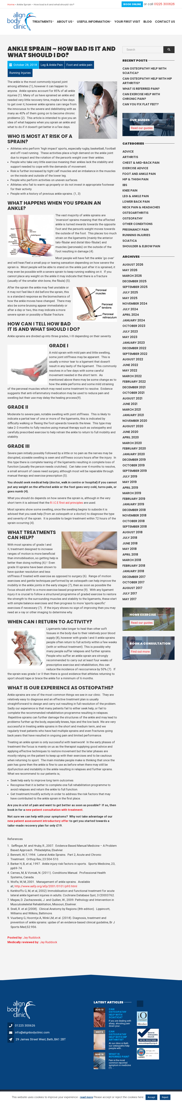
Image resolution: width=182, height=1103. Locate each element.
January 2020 (133, 454)
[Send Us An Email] (140, 1006)
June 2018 (130, 543)
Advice (128, 151)
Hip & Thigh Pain (135, 179)
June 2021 (129, 404)
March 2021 (131, 409)
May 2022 (129, 370)
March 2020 (132, 443)
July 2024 (130, 309)
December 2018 (134, 510)
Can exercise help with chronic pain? (141, 96)
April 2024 (130, 315)
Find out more (140, 651)
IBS (124, 185)
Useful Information (93, 21)
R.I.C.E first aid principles (66, 502)
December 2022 (134, 348)
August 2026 (132, 264)
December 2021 (134, 387)
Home (11, 4)
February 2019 (133, 499)
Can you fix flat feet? (140, 104)
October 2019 (133, 465)
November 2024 (134, 303)
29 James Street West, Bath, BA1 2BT (41, 1039)
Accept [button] (151, 1097)
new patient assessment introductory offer (38, 821)
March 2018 (131, 560)
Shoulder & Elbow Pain (141, 246)
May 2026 (129, 270)
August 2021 (132, 398)
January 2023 (133, 343)
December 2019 (134, 460)
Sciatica (129, 241)
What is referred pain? (141, 89)
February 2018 (133, 566)
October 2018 (133, 521)
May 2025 (129, 298)
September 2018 (134, 526)
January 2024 (133, 320)
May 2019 (129, 482)
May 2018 (129, 549)
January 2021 (133, 415)
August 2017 (132, 588)
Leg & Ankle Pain (135, 196)
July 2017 (129, 593)
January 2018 (133, 571)
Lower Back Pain (136, 201)
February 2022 (134, 381)
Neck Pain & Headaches (141, 207)
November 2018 (134, 515)
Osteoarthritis (135, 213)
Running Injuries (136, 235)
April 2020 (130, 437)
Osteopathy (132, 218)
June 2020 (130, 432)
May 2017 (129, 599)
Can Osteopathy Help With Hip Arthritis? (147, 80)
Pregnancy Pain (135, 229)
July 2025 (130, 292)
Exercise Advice (135, 168)
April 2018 (130, 554)
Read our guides (142, 128)
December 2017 (134, 577)
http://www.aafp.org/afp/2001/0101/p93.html (46, 886)
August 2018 (132, 532)
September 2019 (134, 471)
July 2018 (129, 538)
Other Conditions (137, 224)
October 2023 (133, 326)
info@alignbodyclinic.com (32, 1032)
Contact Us (165, 21)
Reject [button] (165, 1097)
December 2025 (134, 281)
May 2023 (129, 337)
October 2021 (133, 393)
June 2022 (130, 365)
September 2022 (134, 354)
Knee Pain (129, 190)
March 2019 (131, 493)
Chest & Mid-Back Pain (140, 163)
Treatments (42, 21)
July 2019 (129, 476)
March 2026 (132, 276)
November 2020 (134, 421)
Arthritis (130, 157)
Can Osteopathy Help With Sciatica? (144, 70)
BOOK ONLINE (132, 4)
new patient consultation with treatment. (54, 809)
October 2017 (133, 582)
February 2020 (134, 448)
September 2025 (135, 287)
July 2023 (130, 331)
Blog (147, 21)
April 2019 (130, 487)
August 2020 (132, 426)
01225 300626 (164, 4)
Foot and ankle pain (139, 174)
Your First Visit (127, 21)
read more (86, 1097)
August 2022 (132, 359)
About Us (64, 21)
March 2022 (132, 376)
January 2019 (133, 504)
